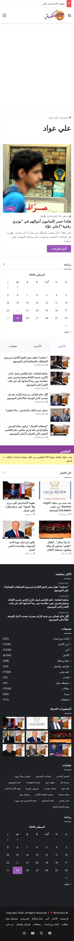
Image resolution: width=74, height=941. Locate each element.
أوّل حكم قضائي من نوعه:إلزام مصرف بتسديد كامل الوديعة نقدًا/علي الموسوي (27, 396)
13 (37, 302)
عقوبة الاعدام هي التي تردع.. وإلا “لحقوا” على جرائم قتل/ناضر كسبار (20, 506)
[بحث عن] (69, 17)
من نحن (10, 924)
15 (17, 302)
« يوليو (67, 331)
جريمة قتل (64, 782)
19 (46, 310)
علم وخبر (64, 671)
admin (65, 216)
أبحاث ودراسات (61, 638)
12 (46, 302)
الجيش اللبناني (62, 776)
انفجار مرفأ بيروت (22, 776)
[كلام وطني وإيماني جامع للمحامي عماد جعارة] (14, 750)
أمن (67, 649)
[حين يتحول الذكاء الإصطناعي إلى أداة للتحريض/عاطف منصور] (60, 723)
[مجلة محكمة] (54, 15)
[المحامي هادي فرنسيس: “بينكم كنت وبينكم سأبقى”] (60, 750)
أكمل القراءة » (59, 248)
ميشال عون (24, 794)
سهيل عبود (50, 782)
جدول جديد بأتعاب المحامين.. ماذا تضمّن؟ (27, 410)
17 (66, 310)
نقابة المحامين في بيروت (25, 800)
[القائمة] (4, 17)
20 (37, 310)
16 (8, 302)
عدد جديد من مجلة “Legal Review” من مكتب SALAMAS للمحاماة (57, 506)
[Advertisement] (37, 72)
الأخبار (66, 655)
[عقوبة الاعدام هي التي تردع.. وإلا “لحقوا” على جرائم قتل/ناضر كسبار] (19, 490)
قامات (66, 677)
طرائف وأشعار (61, 666)
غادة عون (65, 788)
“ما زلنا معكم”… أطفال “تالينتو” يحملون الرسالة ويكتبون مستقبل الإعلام (58, 545)
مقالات (65, 688)
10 (66, 302)
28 (27, 318)
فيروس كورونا (32, 788)
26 (46, 318)
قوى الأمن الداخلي (13, 788)
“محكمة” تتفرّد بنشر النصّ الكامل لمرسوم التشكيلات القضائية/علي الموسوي (26, 359)
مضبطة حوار (62, 683)
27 (37, 318)
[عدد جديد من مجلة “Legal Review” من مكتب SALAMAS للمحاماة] (55, 490)
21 (27, 310)
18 (56, 310)
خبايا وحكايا (63, 660)
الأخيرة (37, 346)
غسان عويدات (50, 788)
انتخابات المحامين (43, 776)
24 (66, 318)
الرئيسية (64, 117)
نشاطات (65, 699)
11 (56, 302)
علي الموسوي (14, 782)
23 (7, 310)
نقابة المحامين (47, 800)
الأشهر (62, 346)
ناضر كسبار (64, 800)
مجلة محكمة (63, 794)
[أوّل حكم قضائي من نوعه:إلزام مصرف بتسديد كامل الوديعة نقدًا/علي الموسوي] (60, 399)
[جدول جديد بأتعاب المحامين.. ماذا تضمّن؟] (60, 415)
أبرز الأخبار (63, 644)
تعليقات (12, 346)
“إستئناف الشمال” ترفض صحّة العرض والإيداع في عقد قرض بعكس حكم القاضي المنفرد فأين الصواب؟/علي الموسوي (26, 429)
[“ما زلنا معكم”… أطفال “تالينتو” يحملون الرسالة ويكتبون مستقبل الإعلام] (55, 530)
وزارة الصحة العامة (61, 806)
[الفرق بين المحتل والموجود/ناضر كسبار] (37, 750)
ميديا (66, 694)
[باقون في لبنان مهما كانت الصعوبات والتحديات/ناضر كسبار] (19, 530)
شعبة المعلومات (33, 782)
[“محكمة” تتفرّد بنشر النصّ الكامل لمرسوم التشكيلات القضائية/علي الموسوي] (60, 362)
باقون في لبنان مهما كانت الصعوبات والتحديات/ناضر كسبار (21, 545)
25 (56, 318)
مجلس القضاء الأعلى (44, 794)
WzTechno (59, 912)
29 (17, 318)
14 (27, 302)
